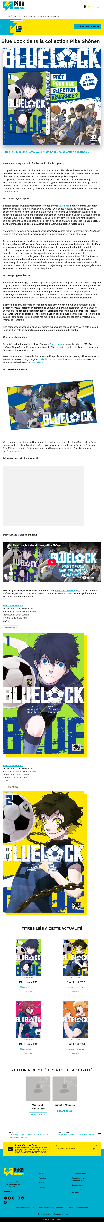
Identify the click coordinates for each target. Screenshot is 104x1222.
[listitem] (5, 1198)
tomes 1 (65, 590)
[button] (87, 26)
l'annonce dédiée (15, 451)
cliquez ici (42, 1153)
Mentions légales (23, 1208)
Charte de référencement (77, 1208)
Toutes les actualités (20, 16)
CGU (34, 1208)
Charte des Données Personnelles (51, 1208)
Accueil (7, 16)
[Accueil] (13, 6)
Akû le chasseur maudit (53, 359)
